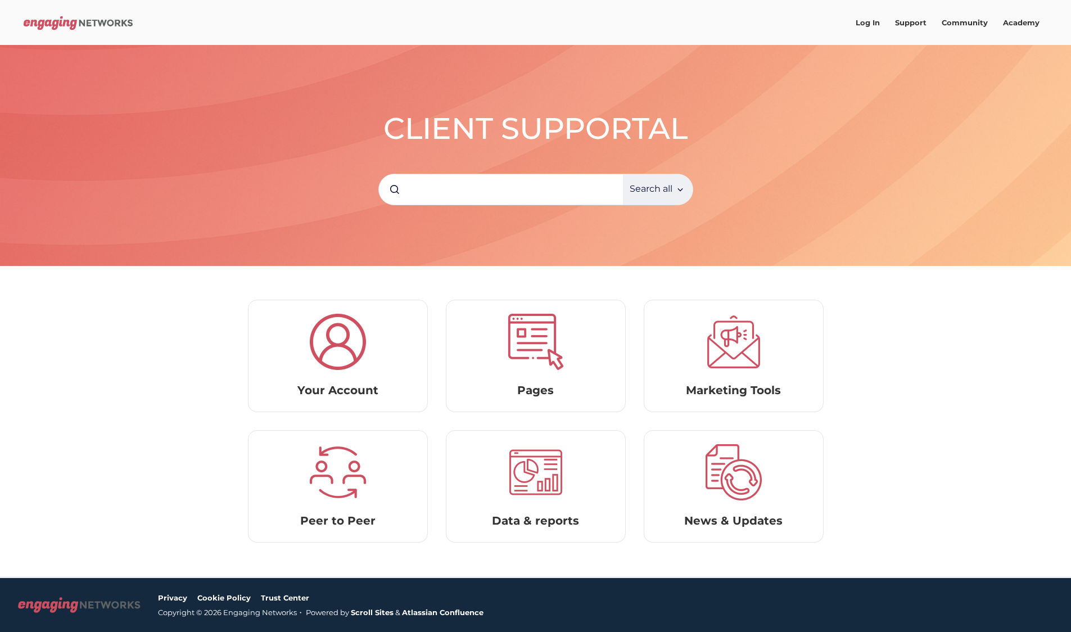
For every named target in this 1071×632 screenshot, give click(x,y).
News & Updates (733, 520)
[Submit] (395, 189)
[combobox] (501, 189)
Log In (868, 22)
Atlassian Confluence (442, 612)
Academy (1021, 22)
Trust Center (285, 597)
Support (911, 22)
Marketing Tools (733, 390)
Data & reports (535, 520)
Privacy (172, 597)
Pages (535, 390)
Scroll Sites (372, 612)
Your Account (337, 390)
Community (965, 22)
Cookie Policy (224, 597)
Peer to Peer (338, 520)
